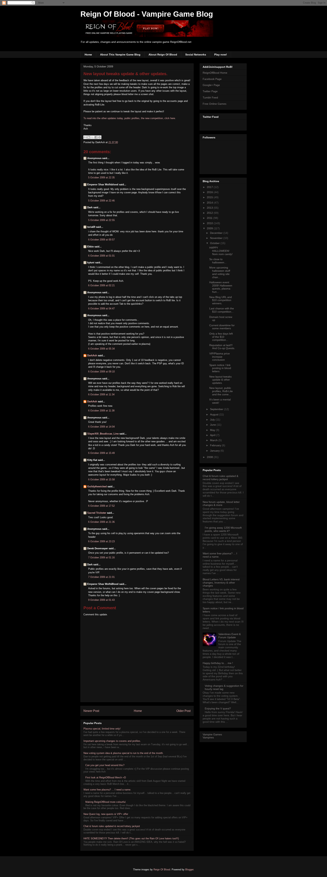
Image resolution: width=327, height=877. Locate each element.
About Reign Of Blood (163, 54)
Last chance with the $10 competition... (221, 310)
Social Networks (195, 54)
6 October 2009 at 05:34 (101, 348)
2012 (210, 212)
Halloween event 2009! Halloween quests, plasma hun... (220, 287)
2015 (210, 197)
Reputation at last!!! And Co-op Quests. (222, 347)
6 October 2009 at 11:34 (101, 394)
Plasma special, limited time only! (102, 728)
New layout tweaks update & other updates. (125, 73)
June (213, 424)
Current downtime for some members (222, 327)
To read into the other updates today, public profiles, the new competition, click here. (129, 118)
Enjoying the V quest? (218, 708)
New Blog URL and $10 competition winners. (220, 300)
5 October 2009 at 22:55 (101, 220)
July (213, 419)
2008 (210, 457)
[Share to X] (92, 137)
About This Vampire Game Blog (120, 54)
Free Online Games (214, 103)
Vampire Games (212, 734)
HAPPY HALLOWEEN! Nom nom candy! (221, 251)
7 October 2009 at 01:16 (101, 557)
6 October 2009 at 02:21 (101, 285)
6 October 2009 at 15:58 (101, 479)
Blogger (189, 869)
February (216, 445)
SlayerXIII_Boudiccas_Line (103, 433)
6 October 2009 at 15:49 (101, 453)
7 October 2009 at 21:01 (101, 577)
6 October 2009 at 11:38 (101, 410)
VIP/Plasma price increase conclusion (219, 356)
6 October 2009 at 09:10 (101, 371)
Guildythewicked (97, 486)
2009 (210, 228)
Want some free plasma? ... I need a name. (107, 789)
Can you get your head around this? (104, 765)
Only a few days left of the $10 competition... (221, 337)
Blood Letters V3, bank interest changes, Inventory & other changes (221, 582)
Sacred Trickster (96, 512)
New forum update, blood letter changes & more (221, 503)
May (213, 429)
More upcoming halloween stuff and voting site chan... (219, 272)
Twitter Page (210, 91)
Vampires (208, 737)
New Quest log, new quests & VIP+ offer (105, 814)
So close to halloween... (218, 261)
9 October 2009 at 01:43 (101, 599)
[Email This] (85, 137)
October (215, 243)
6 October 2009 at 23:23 (101, 541)
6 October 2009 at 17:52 (101, 505)
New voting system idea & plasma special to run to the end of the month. (123, 753)
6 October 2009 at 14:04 (101, 426)
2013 (210, 207)
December (216, 232)
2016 (210, 192)
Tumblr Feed (210, 97)
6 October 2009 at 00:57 (101, 239)
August (214, 414)
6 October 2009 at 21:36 (101, 521)
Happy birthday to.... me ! (218, 663)
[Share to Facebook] (96, 137)
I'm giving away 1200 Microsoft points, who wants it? (223, 529)
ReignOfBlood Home (215, 72)
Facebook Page (212, 78)
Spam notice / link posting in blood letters (220, 368)
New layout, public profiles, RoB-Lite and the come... (221, 391)
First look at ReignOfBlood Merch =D (105, 777)
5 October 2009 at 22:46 (101, 200)
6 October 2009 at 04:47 (101, 308)
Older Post (183, 710)
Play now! (220, 54)
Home (88, 54)
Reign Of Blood (161, 869)
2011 (210, 217)
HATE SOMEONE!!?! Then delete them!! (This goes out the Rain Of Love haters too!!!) (131, 838)
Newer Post (91, 710)
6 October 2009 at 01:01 (101, 255)
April (213, 435)
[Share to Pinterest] (99, 137)
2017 (210, 187)
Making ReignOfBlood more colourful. (105, 802)
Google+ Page (211, 85)
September (217, 409)
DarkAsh (92, 355)
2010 (210, 223)
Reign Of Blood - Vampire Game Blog (146, 14)
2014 (210, 202)
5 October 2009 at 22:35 (101, 177)
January (215, 450)
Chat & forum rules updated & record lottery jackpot (111, 826)
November (216, 238)
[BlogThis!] (89, 137)
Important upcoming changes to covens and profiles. (112, 741)
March (214, 440)
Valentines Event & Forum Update (229, 636)
